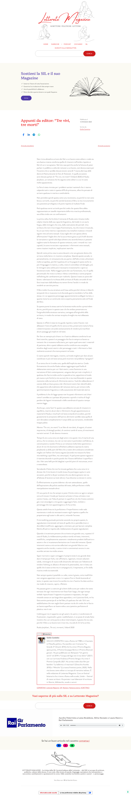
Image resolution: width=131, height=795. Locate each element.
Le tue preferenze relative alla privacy (73, 793)
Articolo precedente (27, 146)
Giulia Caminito (85, 129)
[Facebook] (58, 745)
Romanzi (66, 688)
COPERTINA (41, 688)
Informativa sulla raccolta (48, 793)
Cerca (89, 53)
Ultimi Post (48, 634)
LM (61, 688)
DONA (26, 98)
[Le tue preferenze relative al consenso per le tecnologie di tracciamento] (128, 792)
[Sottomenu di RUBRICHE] (61, 44)
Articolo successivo (104, 146)
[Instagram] (65, 745)
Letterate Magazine (52, 688)
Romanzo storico (74, 688)
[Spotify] (72, 745)
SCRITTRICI (85, 688)
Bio (40, 634)
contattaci (84, 740)
